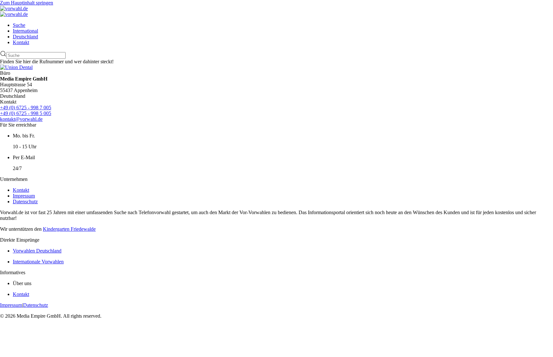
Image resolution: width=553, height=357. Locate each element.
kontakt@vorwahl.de (21, 119)
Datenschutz (25, 201)
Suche (19, 25)
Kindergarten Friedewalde (69, 229)
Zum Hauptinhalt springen (26, 2)
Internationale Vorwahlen (38, 261)
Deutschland (25, 36)
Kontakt (21, 42)
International (25, 31)
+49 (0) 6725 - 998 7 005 (25, 107)
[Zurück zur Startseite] (14, 8)
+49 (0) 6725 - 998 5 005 (25, 113)
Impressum (24, 195)
